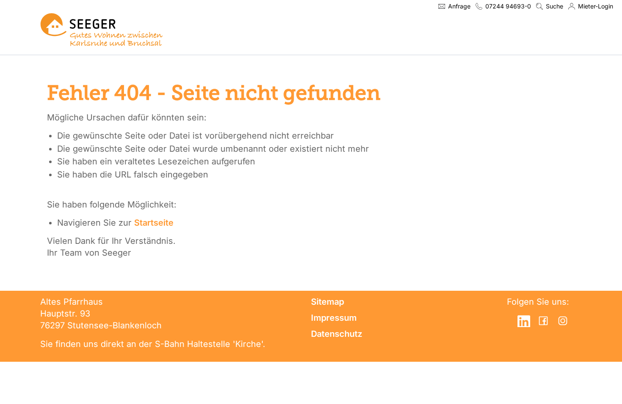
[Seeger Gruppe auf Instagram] (562, 320)
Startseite (153, 223)
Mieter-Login (595, 6)
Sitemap (327, 302)
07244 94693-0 (508, 6)
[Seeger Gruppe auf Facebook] (543, 320)
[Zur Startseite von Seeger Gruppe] (101, 29)
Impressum (334, 318)
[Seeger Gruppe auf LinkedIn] (523, 320)
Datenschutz (336, 334)
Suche (554, 6)
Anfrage (459, 6)
